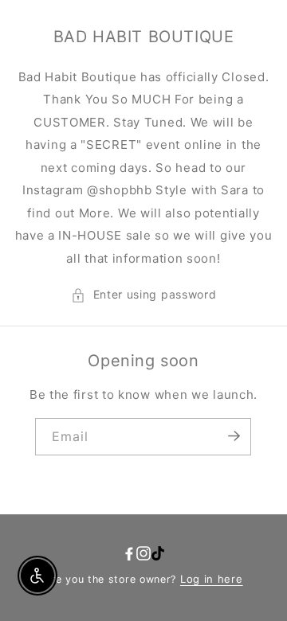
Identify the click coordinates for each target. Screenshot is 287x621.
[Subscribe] (233, 435)
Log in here (211, 578)
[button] (144, 295)
